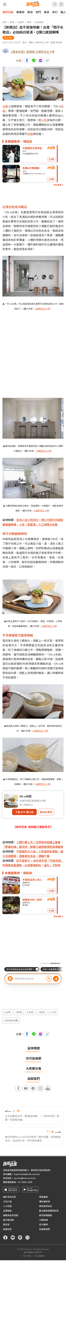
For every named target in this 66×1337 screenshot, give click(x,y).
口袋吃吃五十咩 (42, 308)
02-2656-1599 (25, 1182)
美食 (46, 12)
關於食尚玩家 (9, 1196)
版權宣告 (7, 1229)
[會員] (61, 4)
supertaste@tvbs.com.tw (27, 1174)
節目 (30, 12)
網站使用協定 (45, 1206)
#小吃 (53, 1012)
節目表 (6, 1224)
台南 (5, 106)
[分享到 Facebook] (27, 60)
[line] (20, 1237)
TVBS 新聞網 (39, 1256)
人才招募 (7, 1206)
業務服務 (43, 1196)
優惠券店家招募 (10, 1215)
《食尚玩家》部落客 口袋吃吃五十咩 (32, 52)
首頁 (4, 22)
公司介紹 (7, 1201)
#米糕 (30, 1012)
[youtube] (12, 1237)
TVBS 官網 (26, 1256)
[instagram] (27, 1237)
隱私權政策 (44, 1201)
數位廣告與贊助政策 (48, 1210)
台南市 (20, 22)
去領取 (51, 159)
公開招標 (43, 1219)
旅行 (55, 12)
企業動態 (7, 1210)
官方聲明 (43, 1224)
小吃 (44, 120)
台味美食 (39, 22)
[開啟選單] (4, 4)
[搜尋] (54, 4)
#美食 (41, 1012)
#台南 (7, 1012)
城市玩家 (8, 12)
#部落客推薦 (11, 1020)
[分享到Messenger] (40, 60)
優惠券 (20, 12)
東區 (29, 22)
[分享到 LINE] (34, 60)
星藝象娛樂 (44, 1229)
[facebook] (5, 1237)
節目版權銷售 (45, 1215)
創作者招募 (8, 1219)
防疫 (30, 134)
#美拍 (19, 1012)
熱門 (38, 12)
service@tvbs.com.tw (25, 1178)
